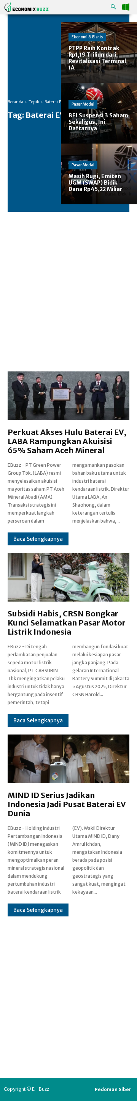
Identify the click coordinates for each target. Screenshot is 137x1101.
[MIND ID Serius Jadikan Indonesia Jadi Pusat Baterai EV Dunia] (68, 759)
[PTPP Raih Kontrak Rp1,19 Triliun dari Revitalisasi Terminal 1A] (99, 52)
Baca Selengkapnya (38, 538)
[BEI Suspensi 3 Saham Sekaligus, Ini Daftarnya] (99, 113)
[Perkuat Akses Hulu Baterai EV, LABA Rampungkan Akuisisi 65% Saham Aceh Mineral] (68, 395)
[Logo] (26, 7)
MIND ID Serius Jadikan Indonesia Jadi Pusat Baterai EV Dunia (67, 804)
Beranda (16, 102)
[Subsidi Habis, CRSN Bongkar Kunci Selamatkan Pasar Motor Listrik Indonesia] (68, 577)
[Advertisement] (68, 284)
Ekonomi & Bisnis (87, 37)
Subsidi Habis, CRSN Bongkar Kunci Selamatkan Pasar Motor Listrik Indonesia (67, 623)
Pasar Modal (83, 104)
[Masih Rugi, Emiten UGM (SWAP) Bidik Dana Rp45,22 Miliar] (99, 174)
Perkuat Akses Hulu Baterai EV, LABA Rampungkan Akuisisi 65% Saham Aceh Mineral (67, 441)
